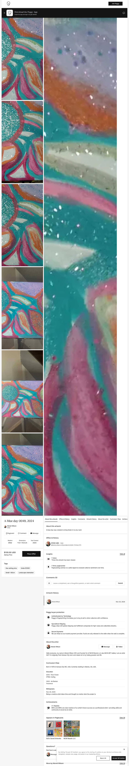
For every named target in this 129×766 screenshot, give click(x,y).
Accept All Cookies (119, 758)
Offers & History (64, 519)
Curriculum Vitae (115, 519)
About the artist (103, 519)
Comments (81, 519)
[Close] (124, 749)
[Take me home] (8, 4)
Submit (120, 583)
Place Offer (31, 554)
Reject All (103, 758)
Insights (73, 519)
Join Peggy (115, 3)
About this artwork (51, 519)
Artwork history (92, 519)
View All (122, 717)
